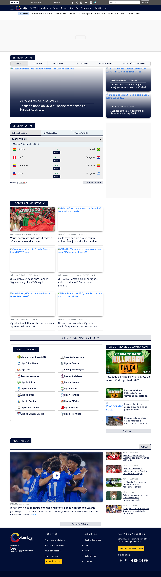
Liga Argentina (71, 394)
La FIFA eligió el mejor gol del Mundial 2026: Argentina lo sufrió (135, 484)
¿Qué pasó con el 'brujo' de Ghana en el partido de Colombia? (136, 511)
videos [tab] (145, 446)
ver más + (128, 430)
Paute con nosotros (53, 551)
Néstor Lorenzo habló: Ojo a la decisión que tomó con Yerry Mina (77, 324)
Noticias (14, 2)
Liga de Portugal (72, 413)
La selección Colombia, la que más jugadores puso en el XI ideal (128, 86)
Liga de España (28, 401)
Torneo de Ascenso (30, 376)
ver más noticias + (80, 337)
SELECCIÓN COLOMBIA (134, 63)
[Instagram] (81, 2)
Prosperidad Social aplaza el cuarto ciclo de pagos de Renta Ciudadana (135, 408)
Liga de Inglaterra (73, 376)
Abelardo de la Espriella (42, 13)
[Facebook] (73, 2)
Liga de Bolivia (28, 382)
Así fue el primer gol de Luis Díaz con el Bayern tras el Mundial (136, 458)
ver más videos (80, 523)
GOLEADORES (105, 63)
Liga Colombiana (29, 363)
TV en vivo (89, 561)
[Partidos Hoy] (91, 2)
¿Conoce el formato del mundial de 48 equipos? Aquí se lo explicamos (127, 113)
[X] (77, 2)
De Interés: (23, 13)
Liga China (26, 369)
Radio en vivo (90, 556)
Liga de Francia (71, 363)
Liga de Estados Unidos (32, 413)
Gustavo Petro (134, 13)
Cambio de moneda (93, 540)
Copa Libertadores (30, 407)
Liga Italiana (70, 388)
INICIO (19, 63)
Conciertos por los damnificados (92, 13)
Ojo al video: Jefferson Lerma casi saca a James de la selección (32, 324)
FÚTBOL (34, 8)
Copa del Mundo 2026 (122, 106)
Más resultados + (93, 182)
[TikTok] (95, 2)
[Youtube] (86, 2)
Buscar (145, 2)
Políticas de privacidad (54, 545)
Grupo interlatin (51, 556)
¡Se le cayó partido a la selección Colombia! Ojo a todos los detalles (77, 239)
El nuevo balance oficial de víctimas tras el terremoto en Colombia (135, 421)
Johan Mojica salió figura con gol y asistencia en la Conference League (52, 507)
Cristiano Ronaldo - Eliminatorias (39, 101)
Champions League (74, 369)
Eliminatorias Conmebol (124, 80)
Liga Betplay (45, 8)
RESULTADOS (59, 63)
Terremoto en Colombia (65, 13)
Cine (86, 545)
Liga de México (71, 401)
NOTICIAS (37, 63)
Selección (74, 8)
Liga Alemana (71, 407)
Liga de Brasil (27, 394)
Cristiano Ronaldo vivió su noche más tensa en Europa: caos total (53, 107)
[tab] (25, 133)
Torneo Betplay (60, 8)
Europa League (71, 382)
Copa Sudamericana (74, 357)
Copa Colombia (28, 388)
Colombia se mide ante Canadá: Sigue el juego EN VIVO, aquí (29, 280)
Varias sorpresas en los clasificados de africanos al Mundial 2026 (32, 239)
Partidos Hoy (36, 2)
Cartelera (56, 2)
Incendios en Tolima (116, 13)
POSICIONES (82, 63)
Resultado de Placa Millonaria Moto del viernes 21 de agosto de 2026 (128, 378)
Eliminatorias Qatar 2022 (33, 357)
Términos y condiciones (55, 540)
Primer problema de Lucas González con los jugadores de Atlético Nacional (135, 499)
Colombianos (86, 8)
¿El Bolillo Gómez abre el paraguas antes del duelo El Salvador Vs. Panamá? (77, 282)
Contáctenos (53, 561)
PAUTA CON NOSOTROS (131, 548)
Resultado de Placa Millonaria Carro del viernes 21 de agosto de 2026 (135, 394)
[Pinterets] (146, 559)
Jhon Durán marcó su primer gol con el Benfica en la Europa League (135, 471)
